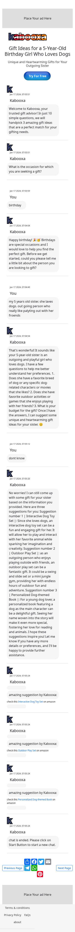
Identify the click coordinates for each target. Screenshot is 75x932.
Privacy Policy (12, 915)
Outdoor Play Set (27, 750)
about (17, 922)
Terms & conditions (17, 908)
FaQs (27, 915)
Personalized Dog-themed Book (35, 799)
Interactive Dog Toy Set (30, 701)
